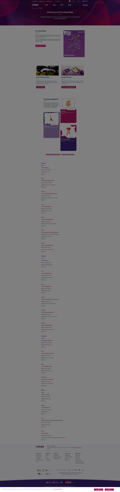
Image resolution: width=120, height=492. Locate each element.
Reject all (109, 489)
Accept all (98, 489)
